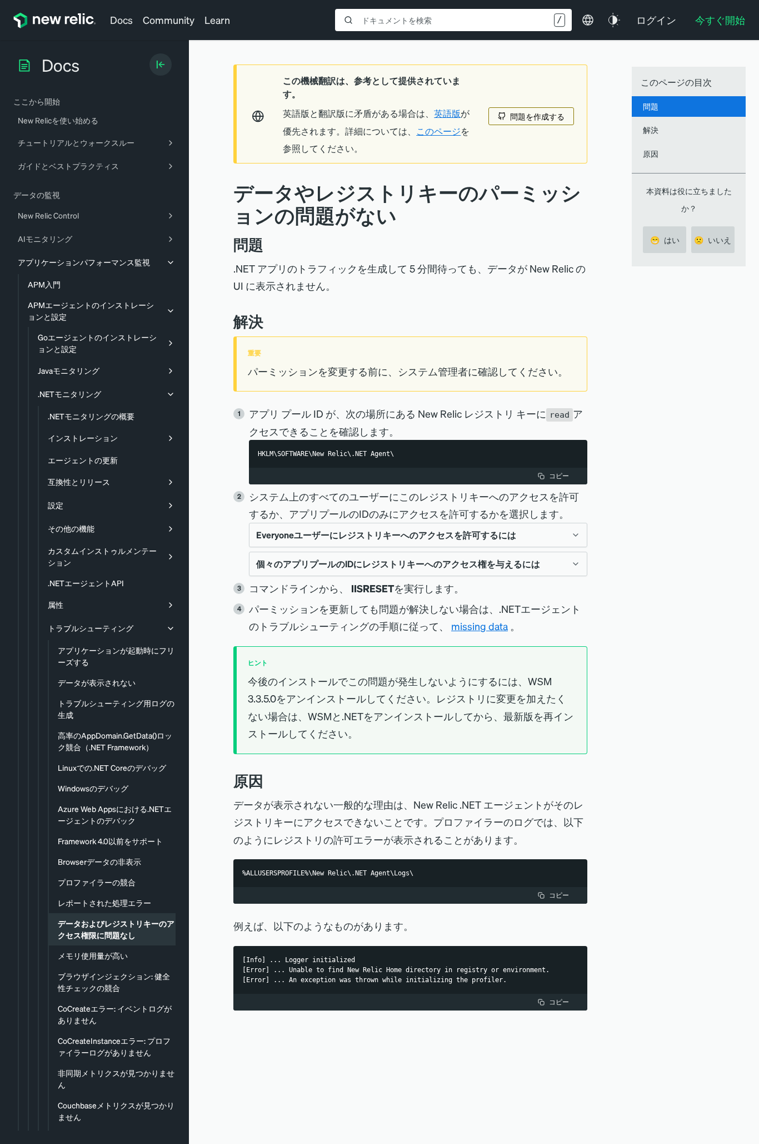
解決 (650, 130)
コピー (559, 476)
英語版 (447, 113)
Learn (217, 19)
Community (168, 19)
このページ (438, 131)
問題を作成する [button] (537, 116)
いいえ (712, 240)
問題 (650, 106)
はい (665, 240)
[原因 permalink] (268, 780)
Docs (121, 19)
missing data (479, 626)
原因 (650, 153)
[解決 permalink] (268, 321)
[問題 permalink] (268, 244)
